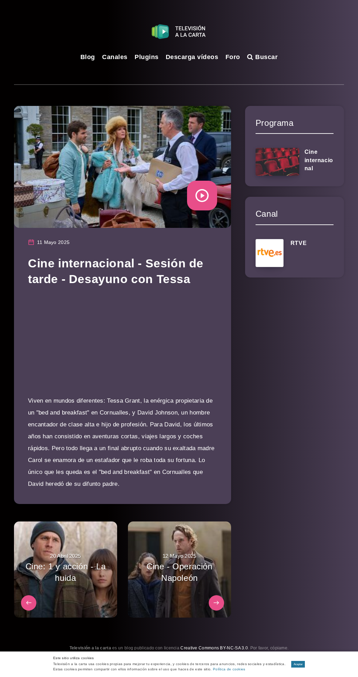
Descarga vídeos (192, 56)
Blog (87, 56)
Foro (232, 56)
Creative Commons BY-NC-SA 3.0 (214, 648)
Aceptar (298, 664)
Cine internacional (319, 160)
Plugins (147, 56)
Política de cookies (229, 669)
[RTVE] (270, 253)
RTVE (299, 243)
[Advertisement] (122, 346)
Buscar (265, 56)
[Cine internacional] (277, 162)
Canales (115, 56)
